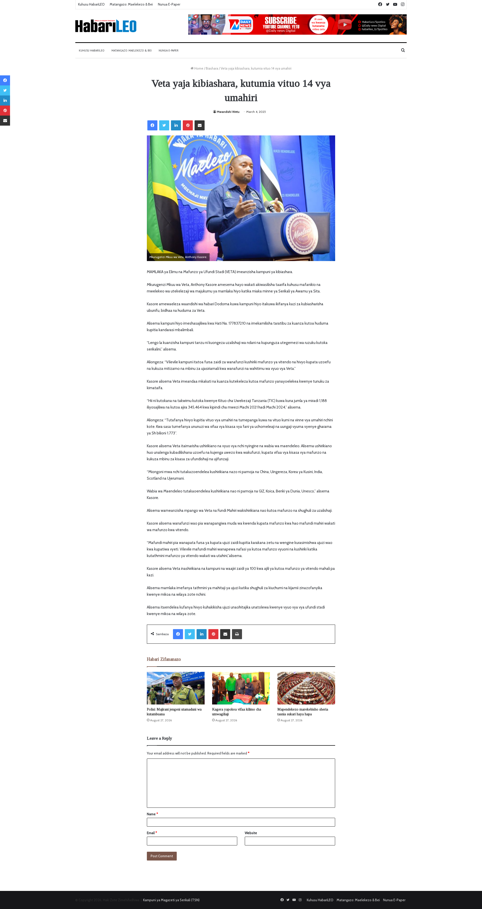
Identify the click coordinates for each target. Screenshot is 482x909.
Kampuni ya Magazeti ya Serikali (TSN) (171, 900)
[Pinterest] (188, 125)
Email (152, 833)
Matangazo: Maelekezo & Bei (131, 4)
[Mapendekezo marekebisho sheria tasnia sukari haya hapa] (306, 688)
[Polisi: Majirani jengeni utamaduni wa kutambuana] (176, 688)
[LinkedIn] (176, 125)
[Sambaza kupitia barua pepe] (200, 125)
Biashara (212, 68)
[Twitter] (164, 125)
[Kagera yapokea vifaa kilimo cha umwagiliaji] (241, 688)
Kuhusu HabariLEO (91, 4)
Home (198, 68)
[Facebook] (152, 125)
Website (251, 833)
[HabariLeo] (105, 25)
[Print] (237, 634)
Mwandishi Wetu (228, 112)
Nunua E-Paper (169, 4)
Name (152, 814)
